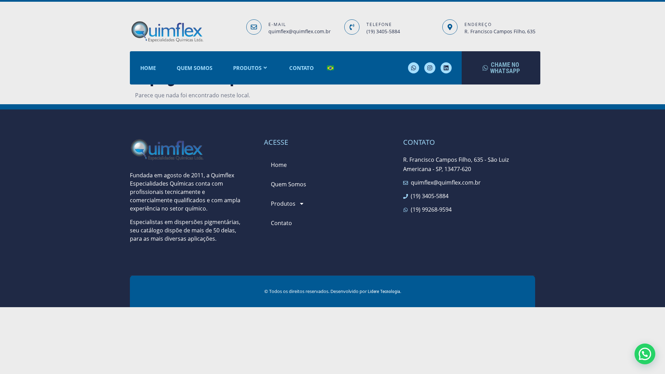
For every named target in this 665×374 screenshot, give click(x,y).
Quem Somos (194, 67)
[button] (645, 354)
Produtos (247, 67)
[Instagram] (429, 67)
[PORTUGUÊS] (330, 68)
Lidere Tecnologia (384, 291)
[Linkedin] (446, 67)
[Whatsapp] (413, 67)
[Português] (271, 239)
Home (148, 67)
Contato (301, 67)
